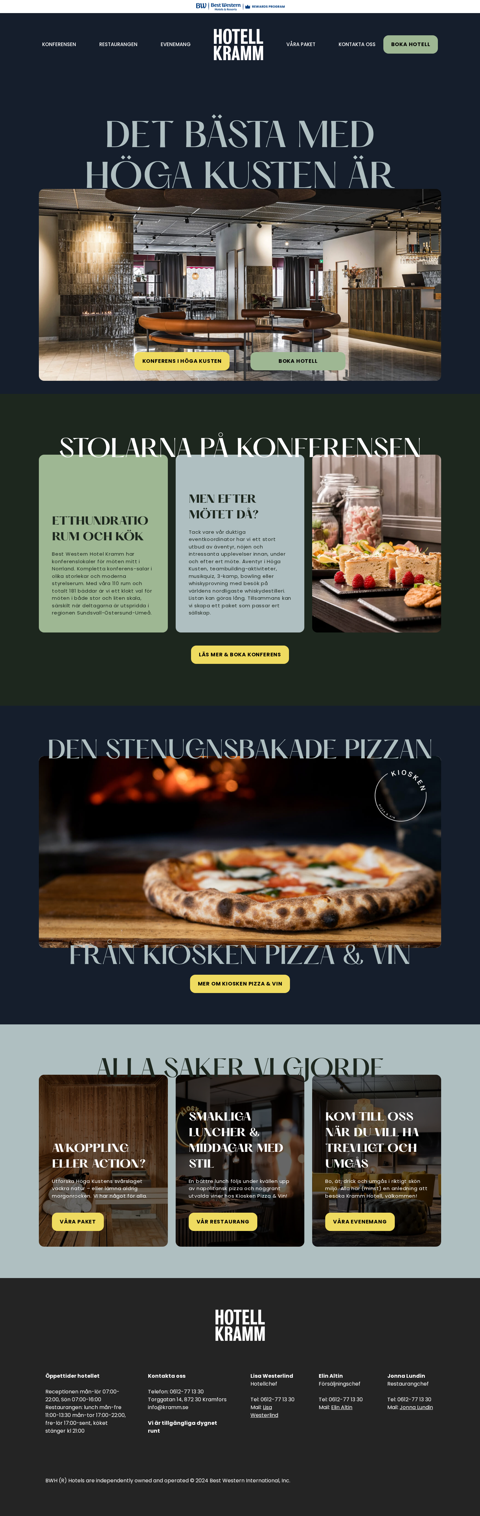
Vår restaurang (223, 1221)
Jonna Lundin (416, 1407)
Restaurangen (118, 44)
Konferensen (59, 44)
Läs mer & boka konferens (240, 654)
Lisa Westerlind (264, 1411)
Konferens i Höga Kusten (182, 361)
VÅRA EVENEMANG (360, 1221)
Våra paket (300, 44)
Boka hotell (410, 44)
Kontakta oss (357, 44)
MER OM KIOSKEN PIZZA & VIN (240, 983)
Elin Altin (341, 1407)
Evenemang (176, 44)
